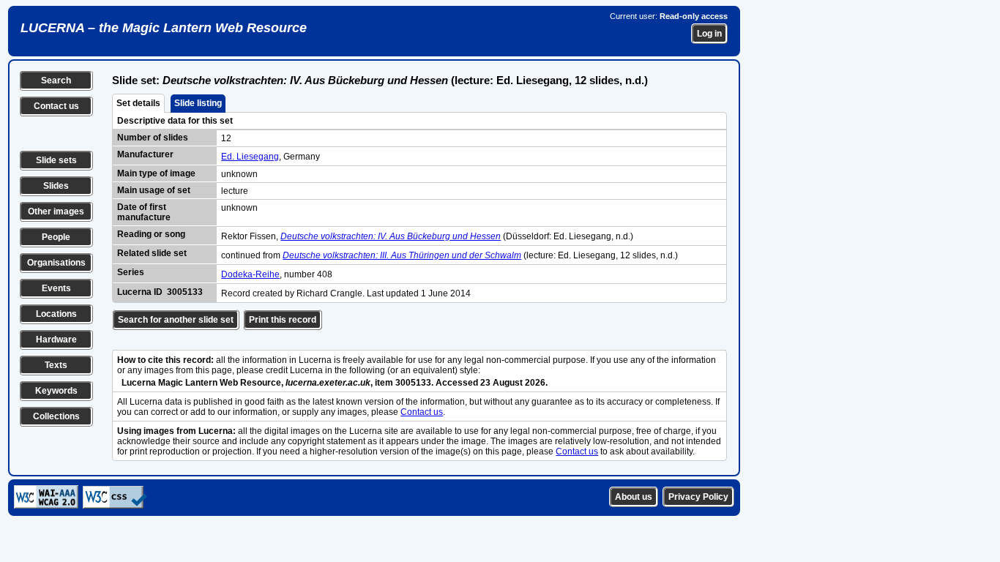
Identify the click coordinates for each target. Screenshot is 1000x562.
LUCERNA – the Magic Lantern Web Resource (163, 27)
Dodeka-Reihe (250, 274)
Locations (56, 314)
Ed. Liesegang (250, 156)
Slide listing (198, 103)
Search (56, 80)
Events (56, 288)
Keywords (56, 391)
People (56, 237)
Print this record (282, 320)
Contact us (56, 106)
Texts (56, 365)
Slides (56, 186)
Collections (56, 416)
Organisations (56, 263)
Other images (56, 211)
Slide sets (56, 160)
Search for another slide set (176, 320)
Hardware (56, 339)
